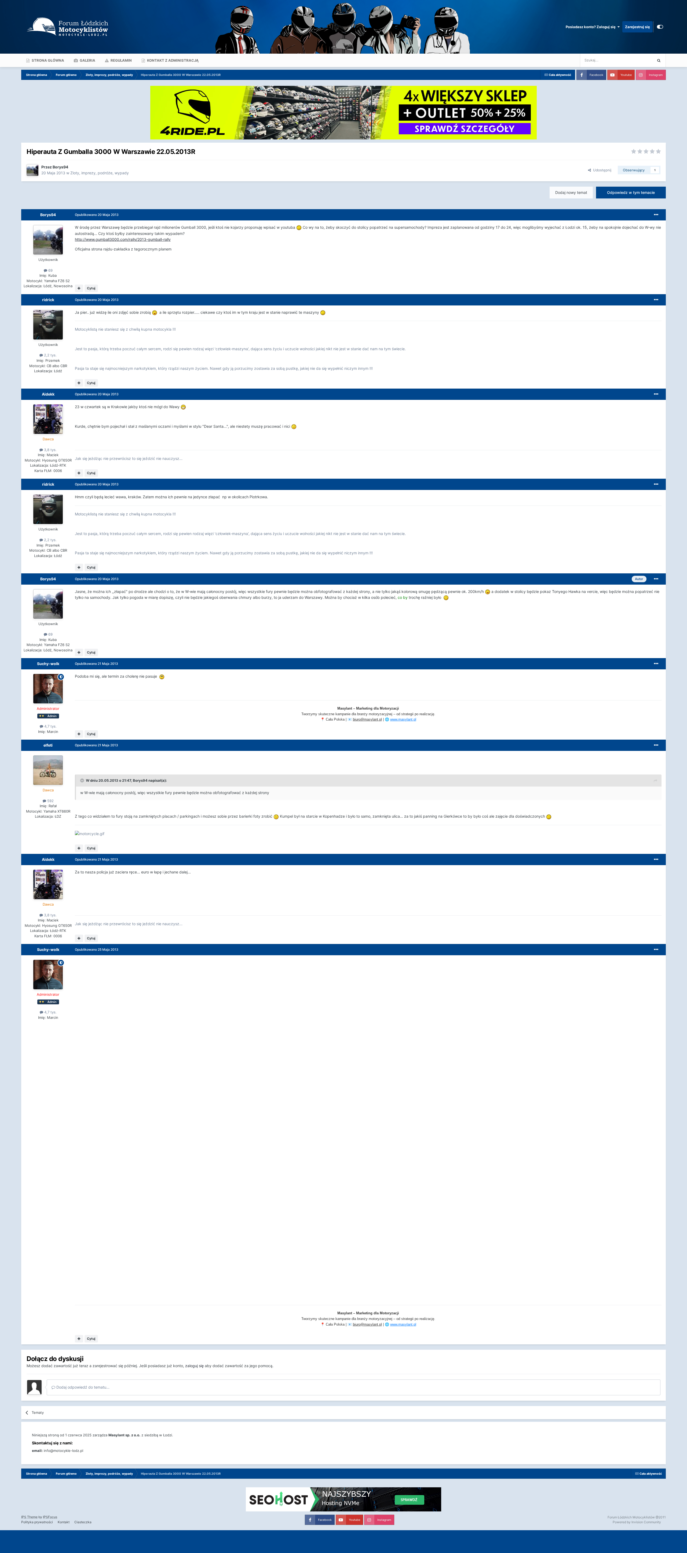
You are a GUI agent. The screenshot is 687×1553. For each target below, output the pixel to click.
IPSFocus (50, 1517)
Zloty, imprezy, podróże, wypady (99, 173)
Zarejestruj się (637, 27)
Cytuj (91, 288)
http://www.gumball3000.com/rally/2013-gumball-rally (123, 239)
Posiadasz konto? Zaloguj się (591, 27)
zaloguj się (194, 1365)
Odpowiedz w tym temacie (631, 192)
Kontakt (64, 1522)
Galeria (87, 60)
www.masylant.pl (403, 719)
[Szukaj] (659, 60)
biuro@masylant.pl (367, 719)
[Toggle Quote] (82, 780)
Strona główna (47, 60)
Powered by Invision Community (637, 1522)
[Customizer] (660, 26)
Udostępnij (601, 170)
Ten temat (637, 60)
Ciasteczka (83, 1522)
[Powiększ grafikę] (299, 227)
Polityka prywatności (37, 1522)
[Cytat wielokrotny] (79, 288)
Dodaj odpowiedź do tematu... (82, 1387)
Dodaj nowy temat (571, 192)
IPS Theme (29, 1517)
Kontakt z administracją (172, 60)
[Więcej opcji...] (656, 215)
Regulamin (121, 60)
